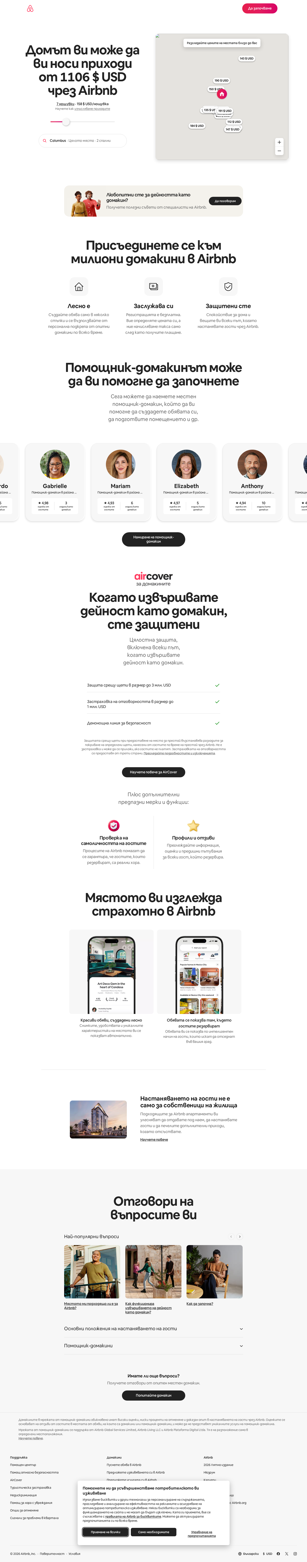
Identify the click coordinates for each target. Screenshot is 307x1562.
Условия (74, 1554)
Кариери (210, 1480)
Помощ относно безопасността (34, 1472)
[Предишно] (231, 1236)
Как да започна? (200, 1304)
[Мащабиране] (279, 142)
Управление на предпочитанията (202, 1534)
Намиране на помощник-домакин (153, 539)
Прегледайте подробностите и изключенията (179, 753)
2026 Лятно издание (218, 1465)
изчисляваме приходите (92, 109)
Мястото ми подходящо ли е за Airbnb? (91, 1306)
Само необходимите (153, 1532)
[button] (153, 1330)
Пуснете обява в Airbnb (124, 1465)
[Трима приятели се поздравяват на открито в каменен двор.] (153, 1271)
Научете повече (154, 1139)
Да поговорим (225, 201)
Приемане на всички (105, 1532)
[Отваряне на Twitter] (286, 1553)
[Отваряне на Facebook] (278, 1553)
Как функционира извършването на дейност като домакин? (148, 1308)
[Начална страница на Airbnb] (30, 8)
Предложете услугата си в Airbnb (132, 1480)
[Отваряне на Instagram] (295, 1553)
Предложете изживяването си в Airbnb (136, 1472)
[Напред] (239, 1236)
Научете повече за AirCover (153, 772)
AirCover (16, 1480)
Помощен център (23, 1465)
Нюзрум (209, 1472)
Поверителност (52, 1554)
